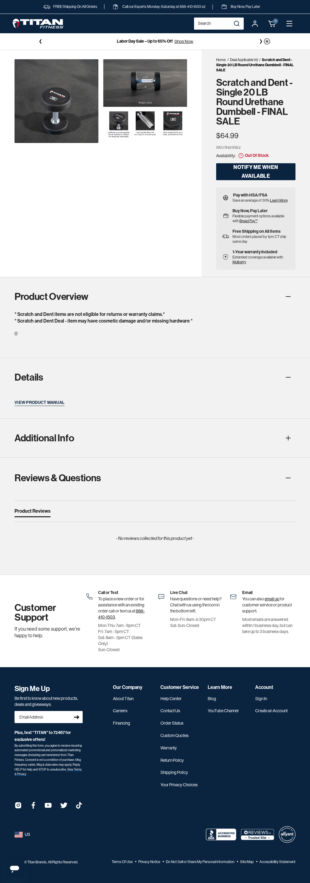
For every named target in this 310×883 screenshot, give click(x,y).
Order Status (171, 723)
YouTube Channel (223, 710)
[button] (272, 24)
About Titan (123, 698)
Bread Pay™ (248, 221)
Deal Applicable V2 (244, 60)
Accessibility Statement (277, 862)
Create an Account (271, 710)
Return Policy (172, 760)
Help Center (171, 698)
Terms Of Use (122, 862)
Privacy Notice (149, 862)
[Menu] (289, 24)
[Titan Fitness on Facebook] (33, 807)
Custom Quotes (174, 735)
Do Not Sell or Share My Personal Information (200, 862)
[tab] (33, 512)
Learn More (279, 200)
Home (221, 60)
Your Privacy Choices (179, 784)
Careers (120, 710)
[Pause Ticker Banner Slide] (267, 41)
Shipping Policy (174, 772)
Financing (121, 723)
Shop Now (183, 41)
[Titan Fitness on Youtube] (48, 807)
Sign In (261, 698)
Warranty (168, 747)
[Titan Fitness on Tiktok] (79, 807)
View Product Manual (39, 402)
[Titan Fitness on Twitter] (64, 807)
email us (272, 598)
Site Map (247, 862)
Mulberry (239, 262)
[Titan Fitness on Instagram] (18, 807)
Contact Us (170, 710)
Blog (212, 698)
